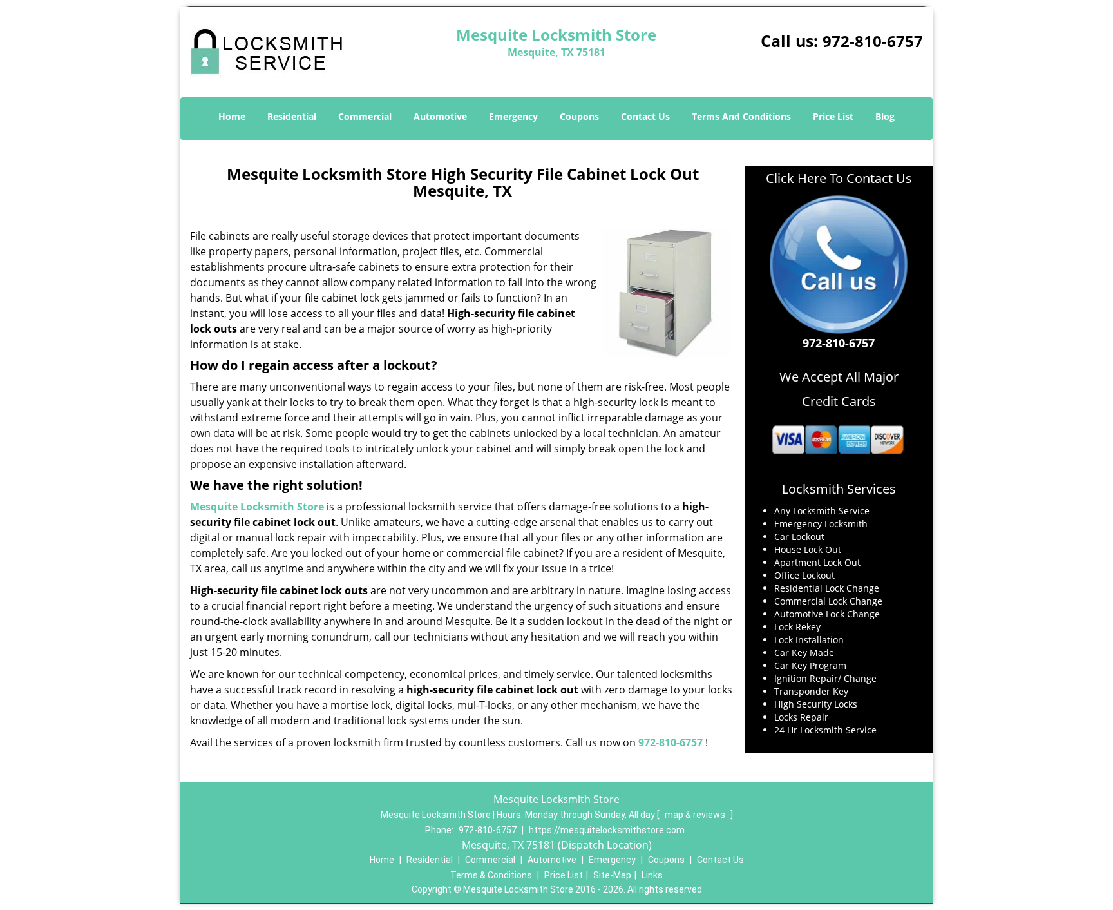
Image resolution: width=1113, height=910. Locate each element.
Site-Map (612, 875)
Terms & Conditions (491, 875)
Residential (291, 116)
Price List (833, 116)
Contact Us (645, 116)
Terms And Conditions (741, 116)
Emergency (513, 116)
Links (652, 875)
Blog (885, 116)
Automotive (440, 116)
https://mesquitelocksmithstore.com (607, 830)
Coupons (579, 116)
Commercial (365, 116)
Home (231, 116)
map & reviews (696, 814)
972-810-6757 (873, 41)
